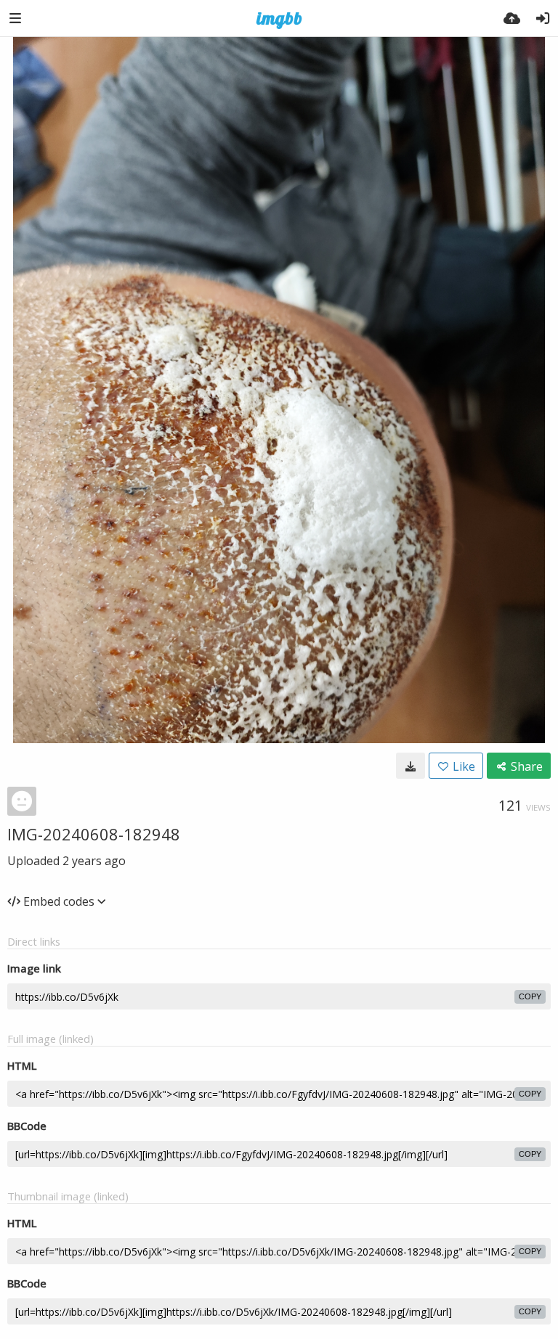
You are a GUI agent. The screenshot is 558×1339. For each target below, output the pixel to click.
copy (530, 996)
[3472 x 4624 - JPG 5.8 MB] (410, 766)
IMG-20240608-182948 (93, 834)
